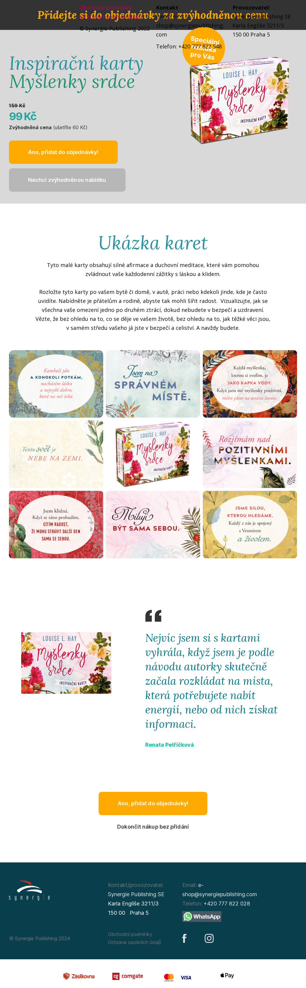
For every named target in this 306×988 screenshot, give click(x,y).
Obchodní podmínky (105, 7)
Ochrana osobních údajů (110, 16)
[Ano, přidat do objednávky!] (63, 152)
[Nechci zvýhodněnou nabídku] (67, 180)
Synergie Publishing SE (136, 894)
